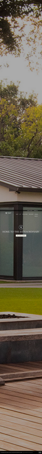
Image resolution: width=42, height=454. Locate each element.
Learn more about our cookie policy (28, 452)
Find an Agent (25, 214)
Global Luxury (29, 210)
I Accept (40, 452)
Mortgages (31, 214)
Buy (20, 214)
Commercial (36, 210)
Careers (36, 214)
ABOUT (17, 214)
